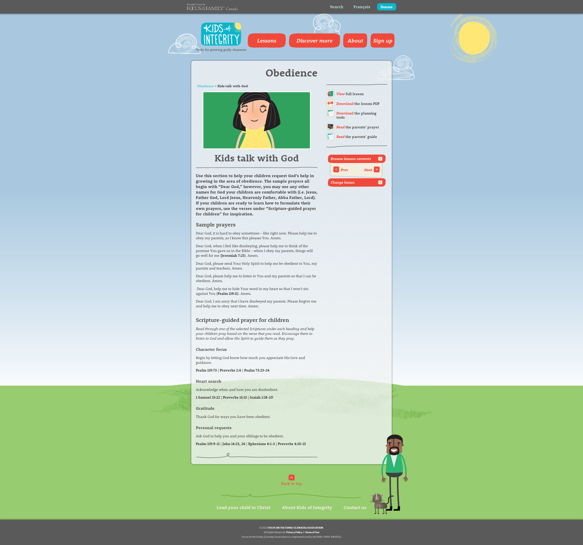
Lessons (266, 40)
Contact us (355, 507)
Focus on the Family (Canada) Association (295, 527)
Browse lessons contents (351, 158)
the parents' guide (356, 136)
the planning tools (356, 115)
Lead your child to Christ (243, 507)
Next (368, 169)
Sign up (382, 40)
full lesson (350, 93)
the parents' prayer (357, 127)
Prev (344, 169)
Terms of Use (312, 532)
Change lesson (343, 182)
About (355, 40)
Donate (387, 6)
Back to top (291, 483)
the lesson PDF (358, 103)
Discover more (314, 40)
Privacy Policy (294, 532)
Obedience (205, 86)
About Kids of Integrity (307, 507)
